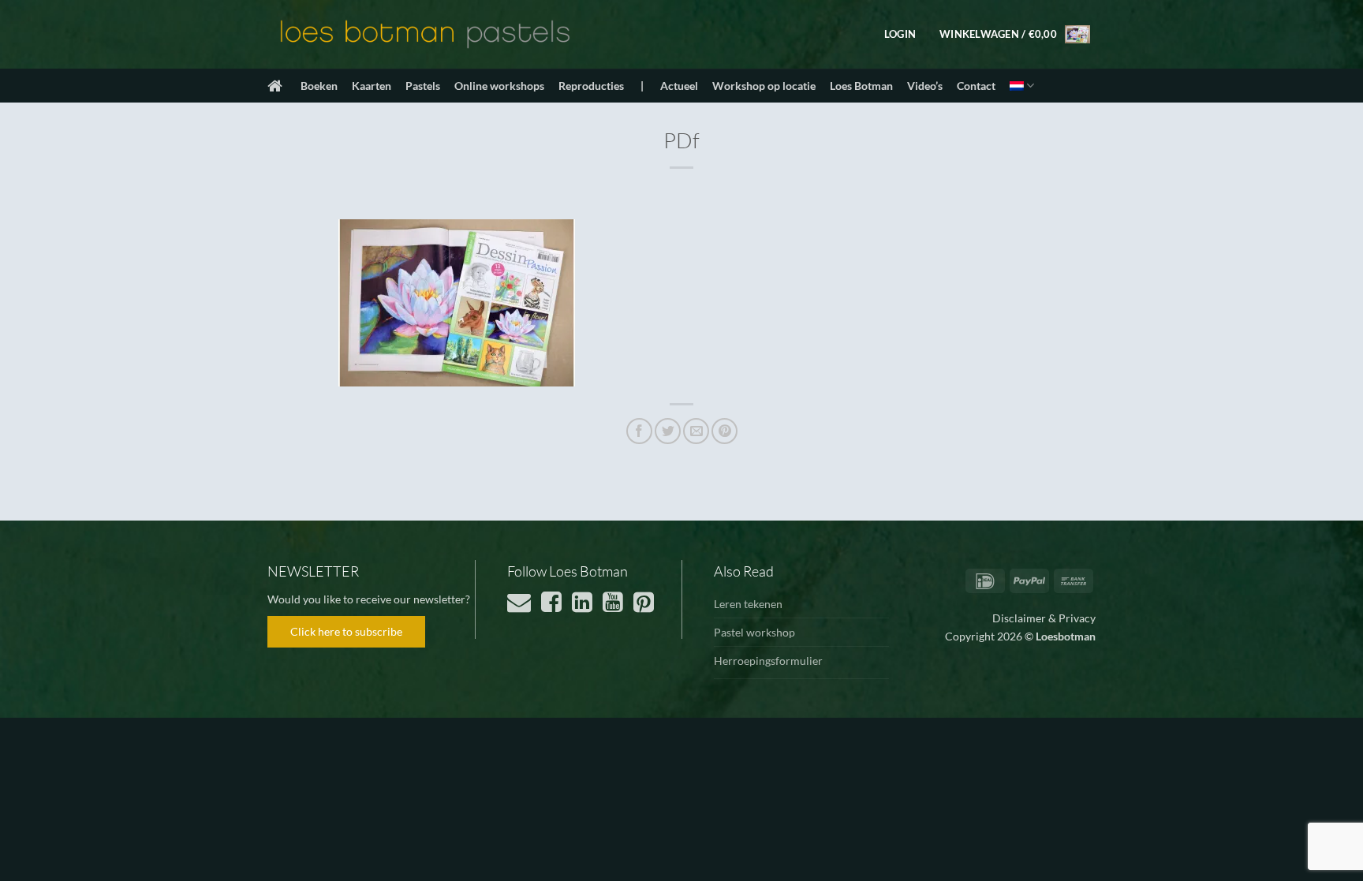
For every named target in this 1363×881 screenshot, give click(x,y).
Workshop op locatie (764, 85)
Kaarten (371, 85)
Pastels (422, 85)
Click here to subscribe (346, 631)
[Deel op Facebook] (639, 431)
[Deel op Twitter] (668, 431)
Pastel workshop (754, 632)
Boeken (319, 85)
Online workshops (499, 85)
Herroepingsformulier (768, 660)
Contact (976, 85)
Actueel (679, 85)
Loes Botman (861, 85)
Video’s (925, 85)
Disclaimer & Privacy (1044, 618)
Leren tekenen (748, 603)
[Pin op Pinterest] (724, 431)
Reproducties (591, 85)
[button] (900, 34)
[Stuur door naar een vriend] (696, 431)
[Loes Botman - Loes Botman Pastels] (425, 34)
